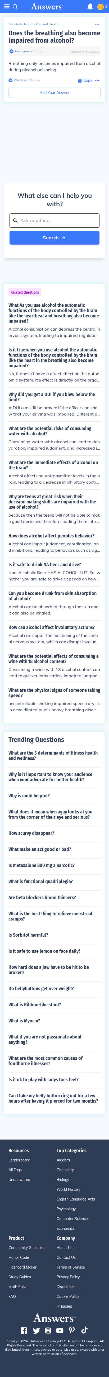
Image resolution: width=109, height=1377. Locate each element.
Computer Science (72, 1218)
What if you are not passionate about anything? (44, 1039)
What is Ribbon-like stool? (34, 1005)
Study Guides (19, 1277)
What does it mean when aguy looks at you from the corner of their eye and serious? (50, 814)
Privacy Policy (68, 1277)
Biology (63, 1179)
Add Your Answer (55, 92)
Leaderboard (19, 1160)
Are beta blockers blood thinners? (42, 897)
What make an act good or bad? (39, 849)
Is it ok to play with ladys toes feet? (43, 1080)
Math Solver (18, 1286)
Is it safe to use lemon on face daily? (44, 951)
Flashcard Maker (22, 1267)
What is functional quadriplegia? (40, 881)
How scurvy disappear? (31, 833)
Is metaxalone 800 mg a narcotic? (41, 865)
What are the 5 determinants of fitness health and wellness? (53, 755)
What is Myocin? (24, 1021)
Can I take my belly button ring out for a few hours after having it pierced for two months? (53, 1098)
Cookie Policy (68, 1296)
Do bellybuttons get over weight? (41, 989)
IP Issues (64, 1306)
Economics (66, 1228)
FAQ (12, 1296)
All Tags (15, 1170)
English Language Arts (76, 1199)
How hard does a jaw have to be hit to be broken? (48, 969)
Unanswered (19, 1179)
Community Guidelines (27, 1247)
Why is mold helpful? (29, 796)
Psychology (66, 1209)
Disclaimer (65, 1286)
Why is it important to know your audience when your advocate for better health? (50, 777)
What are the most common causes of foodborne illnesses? (45, 1060)
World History (68, 1189)
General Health (47, 24)
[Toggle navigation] (7, 6)
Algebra (63, 1160)
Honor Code (18, 1257)
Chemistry (65, 1170)
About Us (64, 1247)
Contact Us (66, 1257)
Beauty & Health (20, 24)
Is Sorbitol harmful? (28, 935)
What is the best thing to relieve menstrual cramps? (50, 916)
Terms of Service (71, 1267)
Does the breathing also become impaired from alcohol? (54, 37)
